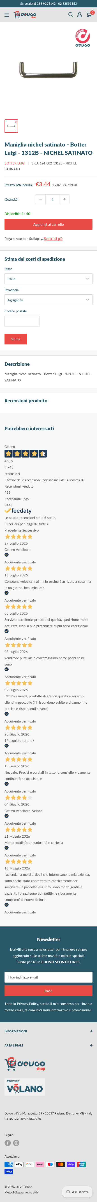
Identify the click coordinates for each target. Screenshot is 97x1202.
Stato (8, 269)
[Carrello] (89, 14)
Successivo (30, 530)
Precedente (13, 530)
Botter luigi (15, 163)
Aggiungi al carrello (48, 224)
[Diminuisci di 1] (40, 199)
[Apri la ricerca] (70, 14)
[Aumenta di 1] (64, 199)
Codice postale (16, 311)
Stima (15, 339)
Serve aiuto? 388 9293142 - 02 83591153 (48, 3)
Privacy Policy (27, 1004)
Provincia (12, 290)
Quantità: (11, 199)
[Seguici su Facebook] (8, 1143)
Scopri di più (53, 238)
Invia (48, 990)
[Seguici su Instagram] (16, 1143)
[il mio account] (79, 14)
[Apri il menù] (7, 15)
